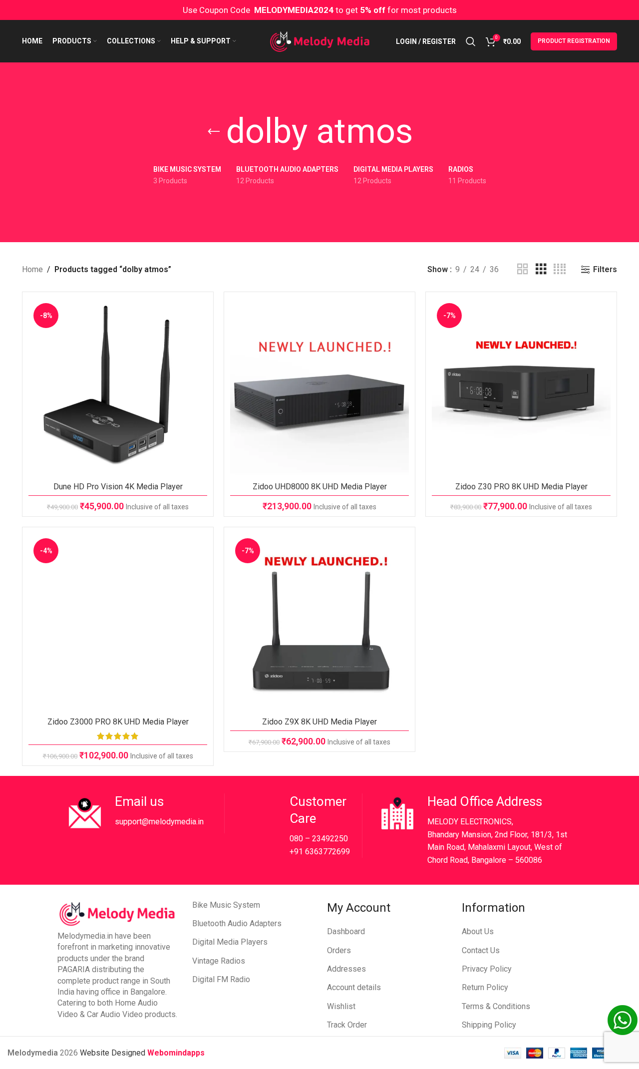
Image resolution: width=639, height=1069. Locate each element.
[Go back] (213, 132)
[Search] (471, 41)
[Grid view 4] (560, 269)
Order (357, 1025)
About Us (478, 931)
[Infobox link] (144, 813)
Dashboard (346, 931)
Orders (339, 950)
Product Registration (574, 40)
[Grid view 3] (541, 269)
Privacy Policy (487, 969)
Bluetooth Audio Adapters (237, 923)
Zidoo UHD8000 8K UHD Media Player (320, 486)
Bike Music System (226, 905)
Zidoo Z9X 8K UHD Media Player (319, 721)
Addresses (346, 969)
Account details (354, 987)
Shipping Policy (489, 1025)
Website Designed (113, 1053)
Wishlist (341, 1006)
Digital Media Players (230, 942)
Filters (605, 269)
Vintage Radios (218, 961)
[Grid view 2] (522, 269)
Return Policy (485, 987)
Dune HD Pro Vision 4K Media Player (118, 486)
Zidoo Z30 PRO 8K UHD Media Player (521, 486)
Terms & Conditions (496, 1006)
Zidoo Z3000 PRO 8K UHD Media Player (118, 721)
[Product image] (117, 387)
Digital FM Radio (221, 979)
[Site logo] (320, 40)
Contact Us (481, 950)
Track (337, 1025)
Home (32, 269)
